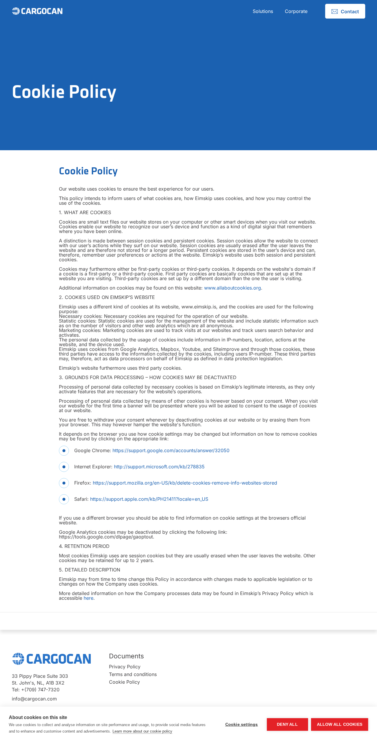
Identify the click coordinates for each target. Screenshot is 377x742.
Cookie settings (241, 724)
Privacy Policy (124, 666)
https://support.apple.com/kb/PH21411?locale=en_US (149, 499)
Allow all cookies (339, 724)
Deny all (287, 724)
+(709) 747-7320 (40, 690)
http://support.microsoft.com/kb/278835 (159, 467)
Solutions (263, 11)
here (88, 598)
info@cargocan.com (34, 699)
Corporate (296, 11)
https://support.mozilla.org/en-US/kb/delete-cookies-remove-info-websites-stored (184, 483)
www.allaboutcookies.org (232, 288)
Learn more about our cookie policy (142, 731)
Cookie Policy (124, 682)
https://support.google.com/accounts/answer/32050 (171, 450)
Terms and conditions (133, 674)
